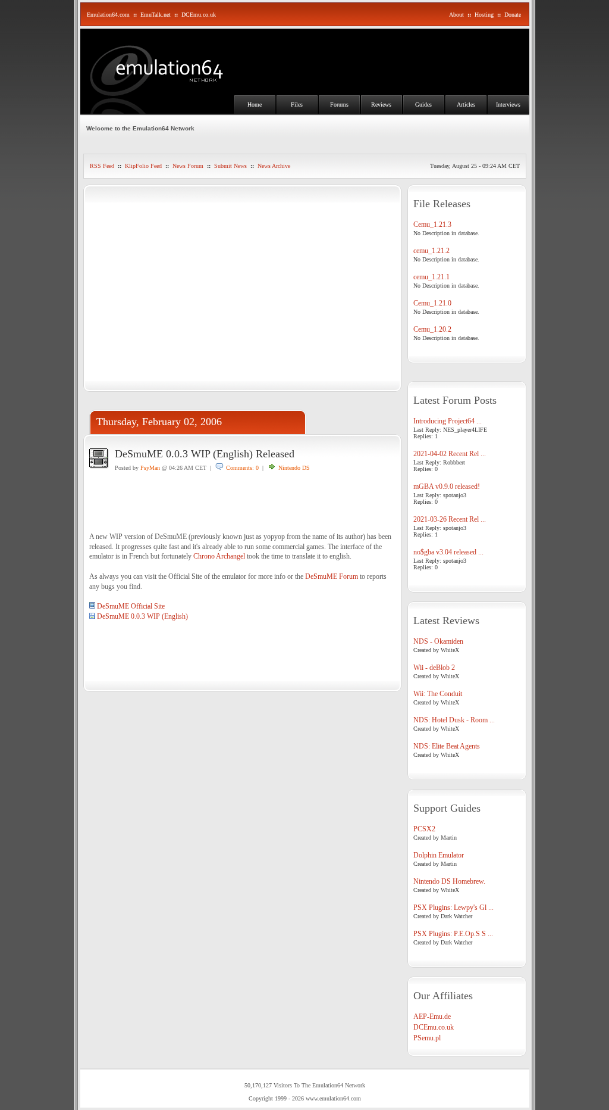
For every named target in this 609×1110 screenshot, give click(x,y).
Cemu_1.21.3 (432, 224)
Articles (466, 104)
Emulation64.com (108, 14)
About (456, 14)
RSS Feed (102, 166)
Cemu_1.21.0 (432, 303)
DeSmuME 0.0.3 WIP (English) (142, 616)
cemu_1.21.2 (431, 251)
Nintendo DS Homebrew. (449, 881)
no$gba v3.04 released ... (448, 552)
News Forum (187, 166)
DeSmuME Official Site (131, 606)
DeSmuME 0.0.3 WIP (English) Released (204, 454)
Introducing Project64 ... (447, 421)
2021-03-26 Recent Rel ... (449, 519)
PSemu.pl (427, 1038)
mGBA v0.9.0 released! (446, 486)
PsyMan (150, 467)
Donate (512, 14)
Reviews (381, 104)
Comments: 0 (242, 467)
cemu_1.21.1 (431, 277)
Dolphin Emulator (438, 855)
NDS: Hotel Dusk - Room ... (454, 720)
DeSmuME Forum (331, 576)
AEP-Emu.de (432, 1016)
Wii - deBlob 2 (434, 667)
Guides (423, 104)
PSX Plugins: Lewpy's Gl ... (453, 907)
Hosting (484, 14)
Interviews (508, 104)
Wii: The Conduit (437, 694)
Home (254, 104)
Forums (339, 104)
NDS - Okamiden (438, 641)
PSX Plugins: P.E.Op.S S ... (453, 934)
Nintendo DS (294, 467)
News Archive (274, 166)
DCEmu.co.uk (198, 14)
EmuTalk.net (155, 14)
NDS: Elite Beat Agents (446, 746)
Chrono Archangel (219, 556)
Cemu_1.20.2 (432, 329)
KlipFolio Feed (143, 166)
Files (297, 104)
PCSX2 (424, 829)
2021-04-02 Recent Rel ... (449, 454)
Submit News (230, 166)
